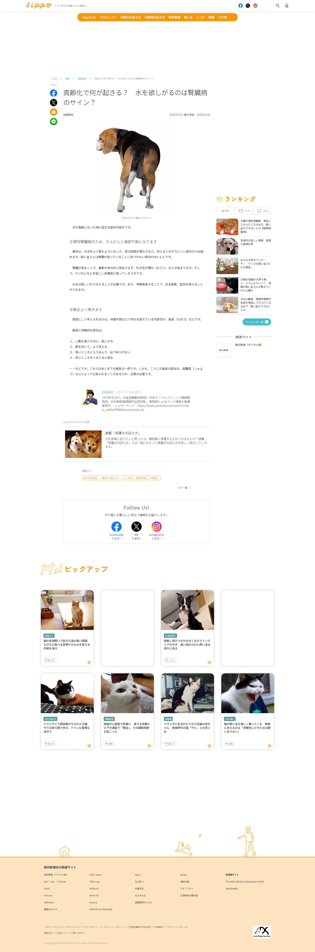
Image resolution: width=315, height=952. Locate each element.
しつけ (200, 17)
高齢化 (155, 478)
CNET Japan (96, 874)
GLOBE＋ (139, 881)
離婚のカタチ (50, 909)
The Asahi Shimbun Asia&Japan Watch (245, 881)
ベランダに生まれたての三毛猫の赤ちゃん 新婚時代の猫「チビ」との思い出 (187, 727)
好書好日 (139, 888)
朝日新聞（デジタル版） (56, 874)
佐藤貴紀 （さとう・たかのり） (122, 392)
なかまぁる (140, 895)
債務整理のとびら (143, 902)
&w (53, 881)
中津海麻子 (170, 635)
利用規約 (158, 926)
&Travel (62, 881)
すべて (225, 211)
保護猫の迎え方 (155, 17)
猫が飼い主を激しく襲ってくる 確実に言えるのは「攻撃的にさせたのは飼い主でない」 (247, 727)
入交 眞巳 (229, 718)
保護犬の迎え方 (130, 17)
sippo (138, 874)
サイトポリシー (92, 926)
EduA (46, 888)
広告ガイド (62, 932)
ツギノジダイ (186, 888)
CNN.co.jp (95, 881)
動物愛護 (174, 17)
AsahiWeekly (232, 888)
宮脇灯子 (49, 635)
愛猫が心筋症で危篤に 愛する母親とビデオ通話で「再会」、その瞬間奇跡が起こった (127, 727)
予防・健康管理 (137, 478)
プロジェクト (108, 17)
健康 (211, 17)
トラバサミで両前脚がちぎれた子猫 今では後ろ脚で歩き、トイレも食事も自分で (67, 727)
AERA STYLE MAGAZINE (101, 909)
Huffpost (94, 888)
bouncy (93, 902)
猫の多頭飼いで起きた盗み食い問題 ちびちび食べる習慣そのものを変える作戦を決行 (67, 644)
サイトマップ (74, 926)
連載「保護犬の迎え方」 (123, 432)
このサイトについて (54, 926)
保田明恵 (109, 718)
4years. (183, 874)
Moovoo (48, 895)
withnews (49, 902)
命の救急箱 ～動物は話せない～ (103, 478)
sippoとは (89, 17)
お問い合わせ (77, 932)
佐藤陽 (168, 718)
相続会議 (184, 881)
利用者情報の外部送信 (140, 926)
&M (45, 881)
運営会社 (48, 932)
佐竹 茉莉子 (50, 718)
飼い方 (188, 17)
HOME (54, 78)
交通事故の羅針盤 (189, 895)
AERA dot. (95, 895)
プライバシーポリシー (114, 926)
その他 (222, 17)
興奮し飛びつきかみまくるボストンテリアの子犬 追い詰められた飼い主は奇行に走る (187, 644)
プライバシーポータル (177, 926)
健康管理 (82, 78)
